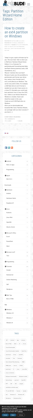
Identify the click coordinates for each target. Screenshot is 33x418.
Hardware (9, 190)
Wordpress (9, 289)
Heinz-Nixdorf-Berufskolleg (12, 362)
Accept (5, 415)
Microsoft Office (11, 233)
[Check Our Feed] (11, 147)
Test (7, 255)
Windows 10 (9, 313)
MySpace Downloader (11, 376)
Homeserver (9, 275)
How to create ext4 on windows (14, 46)
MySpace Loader (23, 376)
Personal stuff (11, 252)
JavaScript (8, 369)
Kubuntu (8, 212)
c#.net (24, 343)
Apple (8, 175)
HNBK (23, 362)
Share (20, 121)
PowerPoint (9, 241)
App (18, 340)
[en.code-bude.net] (14, 3)
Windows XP (21, 394)
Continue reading (13, 117)
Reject (12, 415)
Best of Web (10, 299)
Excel (8, 236)
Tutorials (14, 42)
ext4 (17, 44)
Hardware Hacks (11, 198)
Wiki (6, 305)
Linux (8, 209)
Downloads (8, 185)
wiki (7, 394)
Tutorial (18, 391)
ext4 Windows (23, 44)
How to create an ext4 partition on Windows (16, 32)
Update (24, 391)
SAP (7, 284)
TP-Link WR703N (10, 391)
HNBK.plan (8, 365)
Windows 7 (21, 42)
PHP (7, 383)
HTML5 (21, 365)
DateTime (24, 351)
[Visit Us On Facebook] (6, 147)
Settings (21, 415)
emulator (8, 358)
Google (8, 270)
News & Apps (10, 165)
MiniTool (7, 48)
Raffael (13, 41)
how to (15, 365)
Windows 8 (8, 44)
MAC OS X (9, 179)
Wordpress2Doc (17, 398)
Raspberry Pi (10, 203)
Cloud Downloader (10, 347)
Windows (9, 309)
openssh (16, 380)
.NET (7, 340)
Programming (10, 169)
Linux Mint (9, 217)
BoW (15, 343)
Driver (14, 354)
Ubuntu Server (10, 227)
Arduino (8, 193)
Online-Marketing (11, 279)
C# (19, 343)
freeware (20, 358)
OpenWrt (9, 222)
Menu (28, 4)
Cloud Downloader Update (12, 351)
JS (13, 369)
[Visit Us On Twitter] (9, 147)
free (14, 358)
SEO (16, 383)
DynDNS (21, 354)
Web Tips (9, 295)
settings (20, 411)
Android (9, 161)
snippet (21, 383)
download (8, 354)
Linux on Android (10, 372)
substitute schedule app (12, 387)
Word (7, 246)
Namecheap (9, 380)
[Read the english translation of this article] (16, 133)
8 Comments (10, 119)
